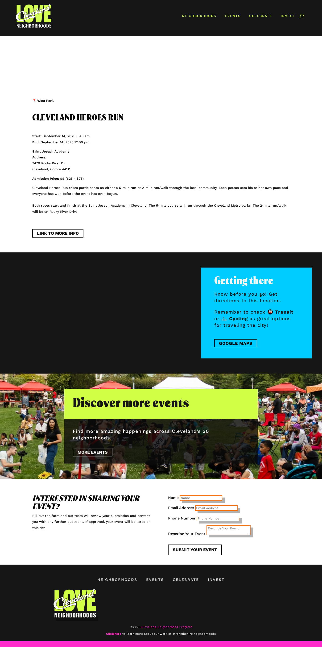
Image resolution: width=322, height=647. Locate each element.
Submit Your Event (195, 549)
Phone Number (182, 518)
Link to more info (58, 233)
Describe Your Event (186, 534)
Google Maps (235, 343)
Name (173, 497)
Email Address (181, 508)
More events (93, 452)
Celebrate (260, 16)
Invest (288, 16)
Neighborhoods (199, 16)
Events (233, 16)
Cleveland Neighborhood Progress (166, 627)
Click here (113, 633)
